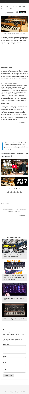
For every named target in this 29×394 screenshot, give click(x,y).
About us (6, 391)
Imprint (18, 391)
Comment (6, 344)
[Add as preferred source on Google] (22, 12)
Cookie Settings (14, 392)
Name (5, 356)
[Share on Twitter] (25, 203)
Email (5, 362)
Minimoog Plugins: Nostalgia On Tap (14, 319)
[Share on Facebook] (20, 203)
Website (5, 369)
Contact (23, 391)
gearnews (8, 1)
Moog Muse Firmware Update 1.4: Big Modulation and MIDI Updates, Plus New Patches (14, 277)
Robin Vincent (10, 12)
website (10, 156)
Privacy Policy (13, 391)
